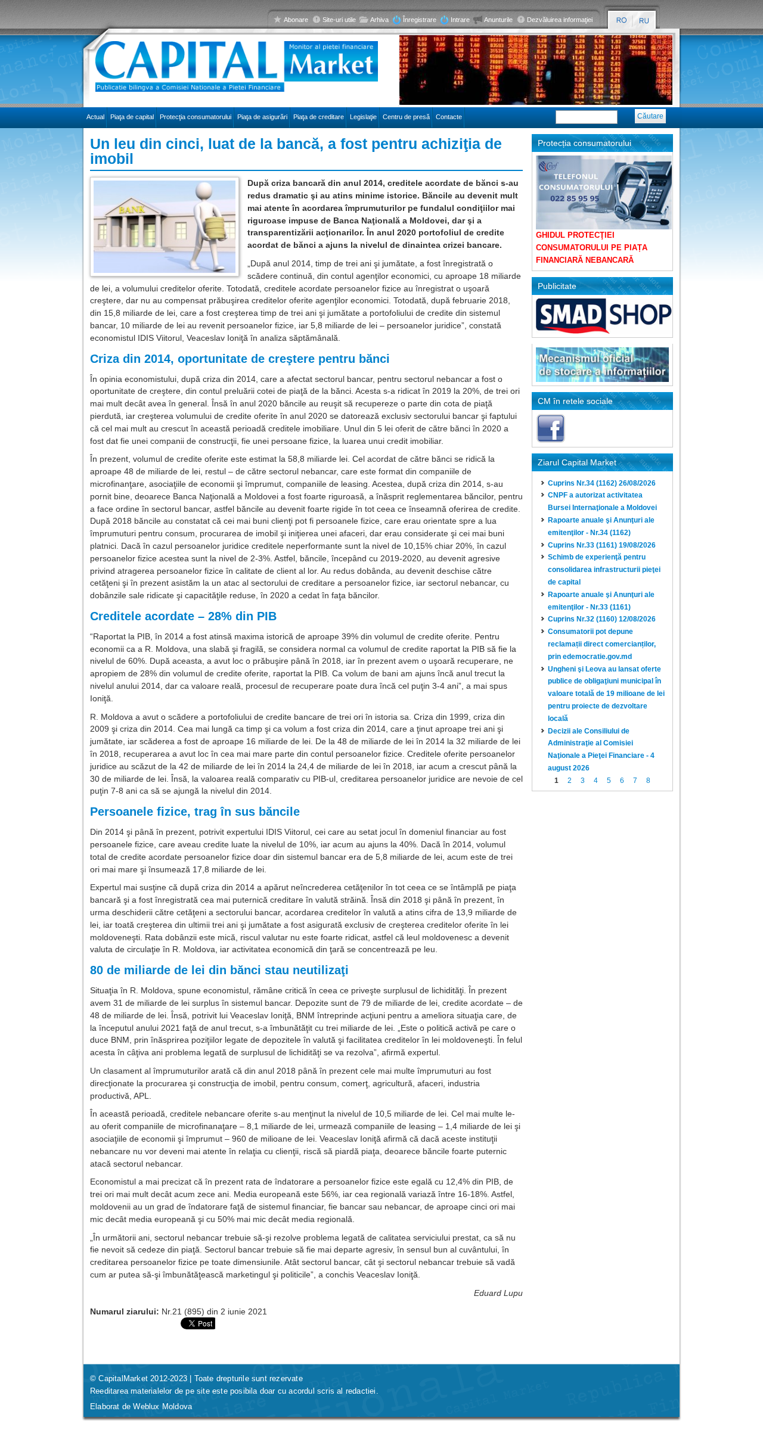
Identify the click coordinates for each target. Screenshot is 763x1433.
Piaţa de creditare (318, 116)
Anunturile (498, 19)
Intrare (460, 19)
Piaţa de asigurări (262, 116)
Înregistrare (419, 19)
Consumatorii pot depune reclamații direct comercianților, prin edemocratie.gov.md (602, 644)
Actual (95, 116)
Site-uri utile (339, 19)
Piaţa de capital (132, 116)
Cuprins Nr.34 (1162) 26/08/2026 (602, 483)
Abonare (296, 19)
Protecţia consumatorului (195, 116)
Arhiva (379, 19)
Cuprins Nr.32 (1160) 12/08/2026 (602, 619)
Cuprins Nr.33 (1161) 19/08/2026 (602, 545)
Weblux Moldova (162, 1406)
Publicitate (557, 286)
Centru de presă (406, 116)
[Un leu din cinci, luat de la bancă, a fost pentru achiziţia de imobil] (621, 20)
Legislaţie (363, 116)
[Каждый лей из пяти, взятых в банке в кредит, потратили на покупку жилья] (644, 20)
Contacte (449, 116)
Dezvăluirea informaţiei (560, 19)
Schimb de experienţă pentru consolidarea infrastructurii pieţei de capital (604, 569)
